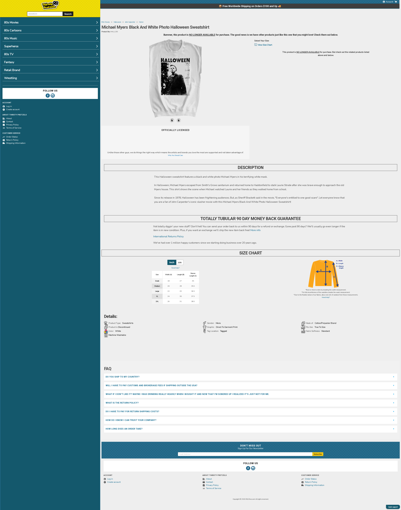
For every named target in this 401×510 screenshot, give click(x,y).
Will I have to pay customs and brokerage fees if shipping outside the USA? (151, 385)
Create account (13, 109)
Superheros (11, 46)
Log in (9, 106)
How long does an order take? (124, 429)
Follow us (50, 90)
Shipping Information (15, 143)
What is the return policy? (122, 403)
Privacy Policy (12, 124)
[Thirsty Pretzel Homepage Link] (50, 10)
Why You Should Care (175, 155)
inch (171, 262)
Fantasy (9, 62)
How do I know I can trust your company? (131, 420)
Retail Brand (12, 70)
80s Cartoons (12, 30)
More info (255, 230)
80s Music (10, 38)
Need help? (175, 268)
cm (179, 262)
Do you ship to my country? (123, 377)
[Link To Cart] (395, 1)
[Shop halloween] (175, 150)
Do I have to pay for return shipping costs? (132, 411)
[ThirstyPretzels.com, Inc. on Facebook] (47, 95)
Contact (9, 121)
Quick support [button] (393, 507)
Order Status (12, 136)
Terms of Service (13, 127)
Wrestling (10, 78)
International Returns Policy (168, 236)
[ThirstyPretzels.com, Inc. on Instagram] (52, 95)
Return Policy (12, 140)
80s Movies (11, 22)
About (9, 118)
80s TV (8, 54)
